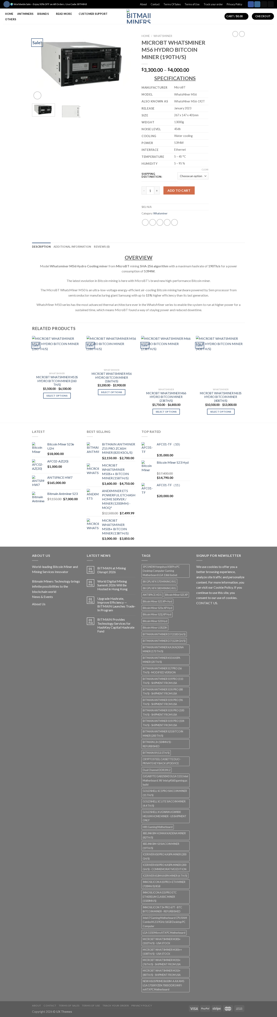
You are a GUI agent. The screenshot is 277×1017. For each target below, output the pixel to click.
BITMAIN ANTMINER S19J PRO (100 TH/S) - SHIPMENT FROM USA (163, 712)
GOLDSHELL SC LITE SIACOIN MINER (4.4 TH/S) (164, 803)
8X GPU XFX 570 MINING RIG (159, 581)
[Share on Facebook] (145, 222)
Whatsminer (163, 36)
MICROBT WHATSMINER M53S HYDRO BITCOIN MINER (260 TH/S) (57, 380)
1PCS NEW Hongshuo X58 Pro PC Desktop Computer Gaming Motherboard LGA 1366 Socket (161, 571)
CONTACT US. (207, 603)
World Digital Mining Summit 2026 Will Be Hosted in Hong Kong (112, 585)
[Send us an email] (271, 4)
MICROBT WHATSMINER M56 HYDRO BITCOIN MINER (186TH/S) (112, 377)
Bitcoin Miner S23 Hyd (155, 621)
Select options (57, 395)
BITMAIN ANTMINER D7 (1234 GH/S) (164, 640)
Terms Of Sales (172, 4)
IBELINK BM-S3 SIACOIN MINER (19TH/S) (161, 845)
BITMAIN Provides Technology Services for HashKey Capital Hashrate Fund (115, 625)
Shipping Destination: (152, 175)
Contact (155, 4)
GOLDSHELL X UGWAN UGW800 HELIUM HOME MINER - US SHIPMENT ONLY (164, 816)
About (143, 4)
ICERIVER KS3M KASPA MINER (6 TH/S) (165, 875)
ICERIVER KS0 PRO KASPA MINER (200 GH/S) (164, 856)
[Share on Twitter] (152, 222)
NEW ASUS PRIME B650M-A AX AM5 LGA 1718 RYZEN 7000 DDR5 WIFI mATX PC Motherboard (163, 985)
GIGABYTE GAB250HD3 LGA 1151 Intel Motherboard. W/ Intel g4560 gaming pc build (165, 780)
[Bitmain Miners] (138, 16)
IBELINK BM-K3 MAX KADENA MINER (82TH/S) (164, 835)
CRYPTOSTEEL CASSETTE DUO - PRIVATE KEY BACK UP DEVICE (162, 761)
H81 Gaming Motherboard (158, 827)
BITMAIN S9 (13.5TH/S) (156, 752)
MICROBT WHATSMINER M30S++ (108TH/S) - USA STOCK (162, 951)
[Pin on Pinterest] (167, 222)
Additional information (72, 246)
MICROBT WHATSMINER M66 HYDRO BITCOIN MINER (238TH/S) (166, 396)
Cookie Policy (223, 587)
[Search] (6, 4)
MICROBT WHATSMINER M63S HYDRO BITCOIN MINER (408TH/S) (221, 396)
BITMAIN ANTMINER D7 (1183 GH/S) (164, 634)
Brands (43, 13)
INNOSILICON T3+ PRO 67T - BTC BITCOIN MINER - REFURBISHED (162, 909)
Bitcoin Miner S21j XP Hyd (157, 614)
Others (10, 19)
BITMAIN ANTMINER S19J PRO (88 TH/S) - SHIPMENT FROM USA (163, 691)
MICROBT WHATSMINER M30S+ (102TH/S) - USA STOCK (161, 941)
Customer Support (93, 13)
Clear (205, 169)
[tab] (41, 247)
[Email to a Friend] (160, 222)
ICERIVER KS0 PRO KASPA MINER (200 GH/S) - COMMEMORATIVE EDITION (164, 867)
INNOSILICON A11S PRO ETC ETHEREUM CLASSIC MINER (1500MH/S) (160, 896)
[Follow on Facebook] (251, 4)
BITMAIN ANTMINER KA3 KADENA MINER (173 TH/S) (163, 649)
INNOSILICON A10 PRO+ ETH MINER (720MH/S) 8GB (164, 884)
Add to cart (178, 190)
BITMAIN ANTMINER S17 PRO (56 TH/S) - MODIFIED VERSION (162, 670)
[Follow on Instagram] (257, 4)
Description (41, 246)
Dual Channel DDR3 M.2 (156, 770)
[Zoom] (37, 95)
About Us (38, 604)
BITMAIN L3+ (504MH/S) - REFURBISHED (157, 744)
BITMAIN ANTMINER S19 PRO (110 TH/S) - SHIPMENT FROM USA (163, 681)
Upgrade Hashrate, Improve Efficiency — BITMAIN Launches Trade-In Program (116, 604)
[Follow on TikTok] (264, 4)
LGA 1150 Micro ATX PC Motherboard (164, 932)
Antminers (25, 13)
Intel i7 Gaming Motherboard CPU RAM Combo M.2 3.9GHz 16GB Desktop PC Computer (165, 922)
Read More (64, 13)
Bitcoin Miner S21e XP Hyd (157, 608)
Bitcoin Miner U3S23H (155, 627)
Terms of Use (192, 4)
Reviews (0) (102, 246)
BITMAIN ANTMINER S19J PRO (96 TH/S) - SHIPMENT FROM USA (163, 702)
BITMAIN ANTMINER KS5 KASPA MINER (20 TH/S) (161, 659)
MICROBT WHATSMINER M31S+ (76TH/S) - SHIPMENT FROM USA (162, 962)
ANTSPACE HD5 (152, 594)
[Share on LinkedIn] (174, 222)
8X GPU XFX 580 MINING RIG (159, 588)
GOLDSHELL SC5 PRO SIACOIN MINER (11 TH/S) (165, 793)
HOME (9, 13)
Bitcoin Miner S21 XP (176, 594)
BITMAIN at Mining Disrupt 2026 (111, 570)
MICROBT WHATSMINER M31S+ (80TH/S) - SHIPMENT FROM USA (162, 972)
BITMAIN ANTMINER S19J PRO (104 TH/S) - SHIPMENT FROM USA (163, 723)
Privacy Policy (234, 4)
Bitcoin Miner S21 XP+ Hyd (157, 601)
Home (146, 36)
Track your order (213, 4)
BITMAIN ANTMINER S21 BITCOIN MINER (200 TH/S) (163, 733)
